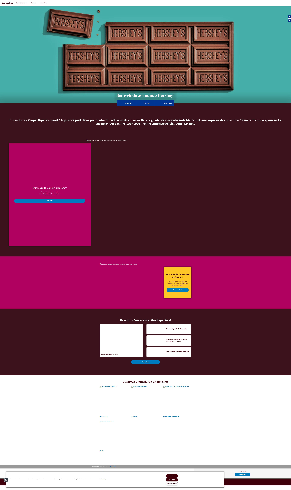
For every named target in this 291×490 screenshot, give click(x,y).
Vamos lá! (50, 201)
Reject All (172, 479)
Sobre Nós (43, 3)
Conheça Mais (177, 290)
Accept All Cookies (172, 476)
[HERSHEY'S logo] (8, 3)
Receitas (33, 3)
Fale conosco (242, 474)
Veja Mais (145, 362)
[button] (5, 480)
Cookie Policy (103, 479)
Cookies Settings (172, 483)
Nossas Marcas (21, 3)
